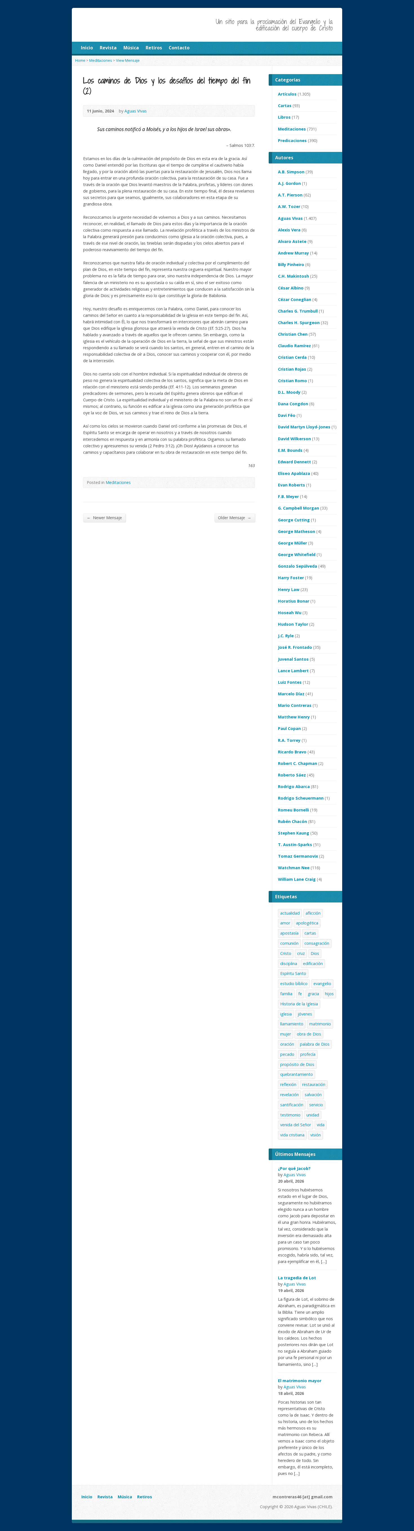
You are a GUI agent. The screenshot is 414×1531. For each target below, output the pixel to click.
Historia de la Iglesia (299, 1003)
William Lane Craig (297, 879)
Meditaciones (118, 482)
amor (285, 923)
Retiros (144, 1496)
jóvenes (305, 1014)
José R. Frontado (295, 647)
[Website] (97, 1508)
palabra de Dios (315, 1044)
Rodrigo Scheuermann (301, 798)
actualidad (290, 913)
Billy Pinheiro (291, 264)
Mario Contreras (294, 705)
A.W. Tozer (289, 206)
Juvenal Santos (293, 659)
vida (320, 1124)
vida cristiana (292, 1135)
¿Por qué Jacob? (294, 1168)
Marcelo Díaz (291, 693)
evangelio (322, 983)
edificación (313, 963)
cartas (310, 933)
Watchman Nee (294, 867)
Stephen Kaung (293, 833)
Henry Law (288, 589)
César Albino (291, 288)
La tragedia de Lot (297, 1277)
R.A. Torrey (289, 740)
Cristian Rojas (292, 369)
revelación (289, 1094)
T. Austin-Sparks (295, 844)
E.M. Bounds (290, 450)
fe (300, 993)
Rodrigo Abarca (294, 786)
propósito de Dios (297, 1064)
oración (287, 1044)
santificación (291, 1104)
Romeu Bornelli (293, 810)
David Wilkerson (294, 438)
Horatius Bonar (293, 601)
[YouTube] (85, 1508)
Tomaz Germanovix (298, 856)
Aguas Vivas (290, 218)
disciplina (288, 963)
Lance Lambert (293, 670)
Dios (315, 953)
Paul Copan (289, 728)
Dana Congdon (293, 403)
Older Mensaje (234, 517)
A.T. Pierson (290, 195)
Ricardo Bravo (292, 752)
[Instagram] (91, 1508)
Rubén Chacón (292, 821)
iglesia (286, 1014)
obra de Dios (309, 1034)
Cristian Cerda (292, 357)
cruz (301, 953)
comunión (289, 943)
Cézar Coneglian (294, 299)
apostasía (289, 933)
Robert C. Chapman (297, 763)
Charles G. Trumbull (298, 311)
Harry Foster (291, 577)
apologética (307, 923)
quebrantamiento (296, 1074)
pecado (287, 1054)
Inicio (86, 1496)
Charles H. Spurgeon (299, 322)
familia (286, 993)
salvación (313, 1094)
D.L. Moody (289, 392)
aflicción (313, 913)
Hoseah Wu (289, 612)
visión (315, 1135)
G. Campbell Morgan (298, 508)
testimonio (290, 1115)
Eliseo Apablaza (294, 473)
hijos (329, 993)
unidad (312, 1115)
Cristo (285, 953)
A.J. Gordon (289, 183)
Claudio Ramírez (294, 345)
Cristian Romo (292, 380)
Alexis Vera (289, 230)
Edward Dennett (294, 461)
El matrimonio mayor (299, 1380)
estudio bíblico (294, 983)
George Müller (292, 543)
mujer (285, 1034)
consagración (316, 943)
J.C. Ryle (286, 635)
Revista (105, 1496)
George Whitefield (296, 554)
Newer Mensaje (104, 517)
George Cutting (294, 520)
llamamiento (291, 1023)
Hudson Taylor (293, 624)
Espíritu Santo (293, 973)
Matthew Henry (294, 717)
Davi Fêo (286, 415)
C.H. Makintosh (293, 276)
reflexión (288, 1084)
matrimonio (320, 1023)
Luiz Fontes (290, 682)
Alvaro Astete (292, 241)
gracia (313, 993)
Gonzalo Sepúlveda (297, 566)
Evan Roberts (291, 485)
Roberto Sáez (292, 775)
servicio (316, 1104)
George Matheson (296, 531)
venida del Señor (295, 1124)
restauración (313, 1084)
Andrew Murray (293, 253)
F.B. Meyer (288, 496)
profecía (307, 1054)
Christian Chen (293, 334)
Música (125, 1496)
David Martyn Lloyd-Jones (304, 427)
